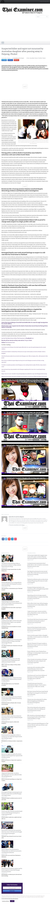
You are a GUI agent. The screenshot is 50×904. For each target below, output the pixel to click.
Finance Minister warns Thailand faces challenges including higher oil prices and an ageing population (37, 653)
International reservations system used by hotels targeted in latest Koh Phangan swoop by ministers (11, 870)
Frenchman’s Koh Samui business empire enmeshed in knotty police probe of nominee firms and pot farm (37, 621)
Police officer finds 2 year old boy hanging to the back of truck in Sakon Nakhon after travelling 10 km (37, 605)
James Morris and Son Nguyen (18, 58)
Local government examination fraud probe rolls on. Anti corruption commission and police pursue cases (37, 565)
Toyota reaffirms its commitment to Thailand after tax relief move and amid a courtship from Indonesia (11, 851)
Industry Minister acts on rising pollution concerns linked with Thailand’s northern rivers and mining (11, 584)
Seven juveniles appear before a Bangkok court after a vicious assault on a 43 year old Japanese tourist (37, 637)
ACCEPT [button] (12, 901)
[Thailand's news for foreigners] (22, 10)
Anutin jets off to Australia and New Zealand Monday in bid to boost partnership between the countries (36, 669)
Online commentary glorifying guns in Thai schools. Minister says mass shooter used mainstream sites (37, 725)
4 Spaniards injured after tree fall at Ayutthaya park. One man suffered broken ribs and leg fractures (11, 775)
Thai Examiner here (8, 342)
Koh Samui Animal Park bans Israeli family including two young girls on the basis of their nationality (37, 693)
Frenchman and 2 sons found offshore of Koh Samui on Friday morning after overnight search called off (37, 677)
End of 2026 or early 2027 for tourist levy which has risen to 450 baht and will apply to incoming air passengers (11, 832)
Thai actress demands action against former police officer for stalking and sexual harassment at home (36, 709)
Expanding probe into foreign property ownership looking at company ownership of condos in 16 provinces (37, 597)
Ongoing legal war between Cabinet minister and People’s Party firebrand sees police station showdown (11, 603)
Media (33, 58)
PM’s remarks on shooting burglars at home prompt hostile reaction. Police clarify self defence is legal (36, 717)
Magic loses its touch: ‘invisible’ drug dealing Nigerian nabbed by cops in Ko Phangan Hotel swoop (24, 373)
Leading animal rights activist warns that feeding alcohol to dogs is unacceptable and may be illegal (11, 622)
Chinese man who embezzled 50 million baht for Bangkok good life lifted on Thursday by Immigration (37, 701)
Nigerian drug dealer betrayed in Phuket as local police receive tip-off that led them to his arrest (24, 376)
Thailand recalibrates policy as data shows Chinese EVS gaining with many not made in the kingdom (37, 581)
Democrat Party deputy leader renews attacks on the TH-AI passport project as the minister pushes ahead (37, 629)
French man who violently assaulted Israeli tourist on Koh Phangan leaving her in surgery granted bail (11, 813)
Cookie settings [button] (5, 901)
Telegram (16, 340)
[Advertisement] (25, 31)
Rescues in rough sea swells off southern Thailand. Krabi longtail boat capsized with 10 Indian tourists (11, 755)
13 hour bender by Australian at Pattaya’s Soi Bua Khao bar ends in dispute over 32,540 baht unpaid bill (37, 661)
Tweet (5, 60)
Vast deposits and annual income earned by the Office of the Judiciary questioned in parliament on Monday (37, 573)
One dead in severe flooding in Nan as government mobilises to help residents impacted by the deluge (11, 565)
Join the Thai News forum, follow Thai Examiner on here (17, 338)
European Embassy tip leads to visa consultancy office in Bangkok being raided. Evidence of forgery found (37, 589)
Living (30, 58)
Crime (28, 58)
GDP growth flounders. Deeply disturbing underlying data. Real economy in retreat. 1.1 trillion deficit (11, 679)
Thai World (40, 58)
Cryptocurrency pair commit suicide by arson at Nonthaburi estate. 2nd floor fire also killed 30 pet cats (37, 613)
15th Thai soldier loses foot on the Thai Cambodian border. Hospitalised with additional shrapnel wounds (10, 660)
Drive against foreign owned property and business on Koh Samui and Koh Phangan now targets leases (11, 794)
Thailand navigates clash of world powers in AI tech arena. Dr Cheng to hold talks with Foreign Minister (11, 641)
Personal (36, 58)
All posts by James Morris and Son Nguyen (17, 524)
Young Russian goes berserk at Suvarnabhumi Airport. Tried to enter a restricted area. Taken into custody (36, 685)
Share (11, 60)
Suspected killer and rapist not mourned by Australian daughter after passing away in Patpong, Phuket (22, 51)
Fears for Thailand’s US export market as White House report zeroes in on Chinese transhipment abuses (37, 645)
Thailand (44, 58)
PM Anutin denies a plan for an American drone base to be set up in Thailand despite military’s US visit (11, 717)
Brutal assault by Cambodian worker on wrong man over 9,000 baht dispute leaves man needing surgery (11, 736)
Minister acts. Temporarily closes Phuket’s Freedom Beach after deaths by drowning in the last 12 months (11, 698)
